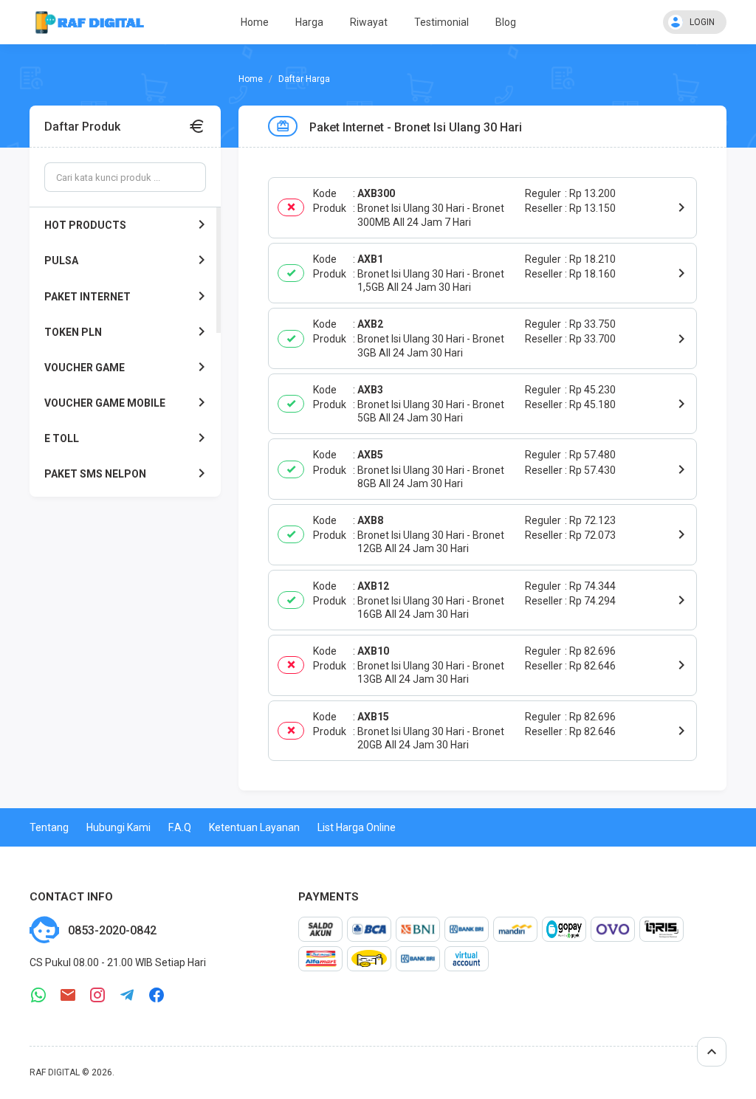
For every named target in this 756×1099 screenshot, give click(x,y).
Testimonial (441, 22)
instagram (97, 995)
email (68, 995)
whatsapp (38, 995)
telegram (127, 995)
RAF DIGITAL (55, 1072)
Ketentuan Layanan (254, 827)
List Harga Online (356, 827)
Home (255, 22)
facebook (156, 995)
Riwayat (369, 22)
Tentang (49, 827)
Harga (309, 22)
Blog (505, 22)
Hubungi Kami (118, 827)
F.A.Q (179, 827)
